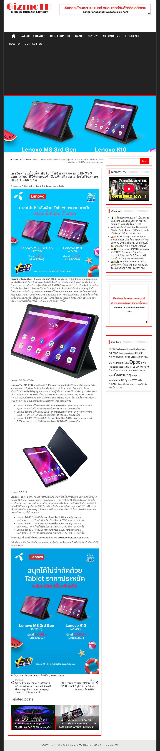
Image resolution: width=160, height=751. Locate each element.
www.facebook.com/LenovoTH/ (73, 537)
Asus (123, 348)
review (111, 375)
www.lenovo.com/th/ (43, 537)
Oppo (134, 361)
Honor (112, 356)
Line (147, 357)
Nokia (126, 362)
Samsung (122, 374)
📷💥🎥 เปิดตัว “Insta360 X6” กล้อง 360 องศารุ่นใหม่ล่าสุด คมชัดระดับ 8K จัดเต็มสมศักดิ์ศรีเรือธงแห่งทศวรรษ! (129, 264)
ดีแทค (126, 384)
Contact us (33, 43)
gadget (127, 353)
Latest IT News (32, 35)
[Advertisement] (80, 71)
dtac (22, 675)
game (132, 353)
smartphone (114, 380)
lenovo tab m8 (57, 675)
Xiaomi (113, 384)
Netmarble (118, 362)
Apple (118, 349)
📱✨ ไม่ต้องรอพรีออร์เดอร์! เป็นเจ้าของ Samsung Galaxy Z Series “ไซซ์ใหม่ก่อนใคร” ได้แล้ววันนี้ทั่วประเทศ (130, 220)
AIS (113, 348)
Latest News (52, 186)
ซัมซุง (120, 384)
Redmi (142, 370)
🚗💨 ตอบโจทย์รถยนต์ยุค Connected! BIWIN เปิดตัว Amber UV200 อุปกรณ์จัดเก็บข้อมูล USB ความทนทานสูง (130, 230)
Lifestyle (132, 35)
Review (93, 35)
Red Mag (76, 744)
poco (118, 370)
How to (14, 43)
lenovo (28, 675)
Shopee (135, 375)
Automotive (111, 35)
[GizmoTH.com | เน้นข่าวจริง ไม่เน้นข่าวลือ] (13, 35)
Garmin (139, 353)
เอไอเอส (119, 387)
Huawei (120, 356)
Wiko (140, 380)
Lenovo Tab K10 (41, 675)
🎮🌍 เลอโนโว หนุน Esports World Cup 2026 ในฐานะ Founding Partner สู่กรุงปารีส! (33, 723)
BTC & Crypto (60, 35)
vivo (134, 379)
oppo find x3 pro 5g (127, 366)
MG (110, 362)
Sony (124, 380)
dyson (121, 353)
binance (130, 349)
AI (110, 348)
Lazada (134, 356)
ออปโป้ (140, 384)
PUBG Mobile (125, 370)
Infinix (127, 356)
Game (79, 35)
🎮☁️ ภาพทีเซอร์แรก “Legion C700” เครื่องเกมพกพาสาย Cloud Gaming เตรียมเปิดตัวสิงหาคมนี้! (77, 723)
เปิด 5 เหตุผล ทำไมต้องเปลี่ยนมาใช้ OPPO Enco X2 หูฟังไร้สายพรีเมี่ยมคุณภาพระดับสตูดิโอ (77, 684)
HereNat (35, 186)
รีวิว (136, 384)
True (130, 380)
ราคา (132, 384)
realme (135, 370)
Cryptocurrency (139, 349)
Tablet (62, 186)
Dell (110, 353)
